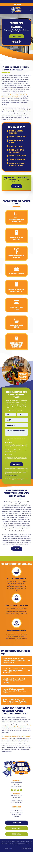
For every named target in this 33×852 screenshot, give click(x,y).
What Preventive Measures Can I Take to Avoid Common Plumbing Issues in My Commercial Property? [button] (15, 701)
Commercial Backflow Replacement (16, 132)
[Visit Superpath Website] (8, 849)
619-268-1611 (17, 822)
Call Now (16, 186)
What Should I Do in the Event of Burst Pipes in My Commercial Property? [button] (14, 681)
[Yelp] (20, 790)
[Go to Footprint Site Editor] (24, 848)
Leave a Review (17, 828)
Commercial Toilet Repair (17, 159)
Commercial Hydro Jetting (17, 156)
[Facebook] (12, 790)
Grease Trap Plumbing (16, 146)
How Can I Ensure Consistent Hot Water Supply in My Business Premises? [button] (14, 670)
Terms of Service (17, 479)
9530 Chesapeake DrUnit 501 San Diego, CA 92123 (16, 784)
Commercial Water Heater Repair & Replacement (17, 164)
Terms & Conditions (9, 475)
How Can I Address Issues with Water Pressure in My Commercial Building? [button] (14, 691)
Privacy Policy (16, 475)
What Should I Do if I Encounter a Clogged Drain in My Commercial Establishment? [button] (14, 660)
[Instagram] (15, 790)
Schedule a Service (16, 36)
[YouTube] (17, 790)
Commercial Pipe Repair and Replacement (16, 151)
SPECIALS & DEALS (16, 834)
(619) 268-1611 (17, 5)
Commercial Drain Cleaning (17, 137)
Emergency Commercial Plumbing (16, 141)
